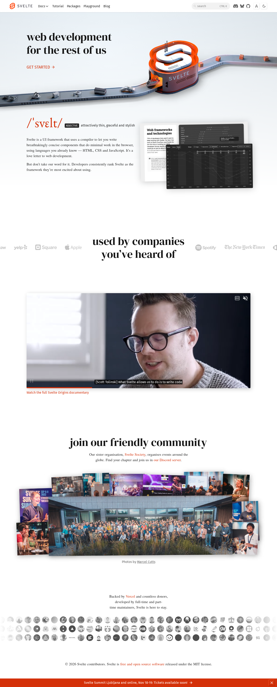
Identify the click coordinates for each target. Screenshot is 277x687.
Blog (106, 6)
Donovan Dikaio (107, 637)
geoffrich (28, 619)
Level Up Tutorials (143, 637)
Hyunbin (98, 637)
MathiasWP (36, 619)
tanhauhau (116, 619)
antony (10, 619)
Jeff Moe (28, 637)
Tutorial (58, 6)
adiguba (63, 619)
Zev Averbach (160, 637)
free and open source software (142, 663)
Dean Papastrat (54, 637)
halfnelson (107, 628)
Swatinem (196, 619)
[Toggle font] (256, 6)
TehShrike (134, 628)
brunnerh (143, 628)
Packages (73, 6)
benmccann (107, 619)
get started (38, 67)
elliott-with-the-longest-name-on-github (81, 619)
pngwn (45, 619)
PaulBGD (19, 637)
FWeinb (125, 628)
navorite (240, 619)
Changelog (266, 637)
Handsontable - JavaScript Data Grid (72, 637)
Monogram (54, 628)
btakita (151, 628)
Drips (81, 628)
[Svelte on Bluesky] (242, 6)
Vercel (130, 596)
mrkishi (213, 619)
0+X (196, 637)
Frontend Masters (222, 628)
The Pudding (125, 637)
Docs (41, 6)
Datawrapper (196, 628)
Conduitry (143, 619)
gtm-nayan (178, 619)
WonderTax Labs (257, 628)
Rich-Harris (134, 619)
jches (10, 628)
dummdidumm (125, 619)
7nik (187, 619)
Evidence (89, 637)
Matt (10, 637)
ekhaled (249, 619)
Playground (92, 6)
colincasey (98, 628)
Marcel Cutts (146, 562)
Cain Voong (63, 637)
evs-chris (169, 628)
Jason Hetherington (151, 637)
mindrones (222, 619)
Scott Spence (187, 637)
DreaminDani (54, 619)
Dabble (213, 628)
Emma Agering (240, 637)
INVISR (249, 637)
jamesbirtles (178, 628)
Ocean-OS (89, 619)
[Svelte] (23, 6)
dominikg (266, 619)
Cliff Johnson (231, 637)
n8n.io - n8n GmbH (116, 637)
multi (178, 637)
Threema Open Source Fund (231, 628)
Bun (169, 637)
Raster (249, 628)
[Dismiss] (271, 682)
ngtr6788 (231, 619)
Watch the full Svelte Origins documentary (58, 392)
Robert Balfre (222, 637)
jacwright (72, 619)
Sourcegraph (36, 637)
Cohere (63, 628)
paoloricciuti (160, 619)
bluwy (89, 628)
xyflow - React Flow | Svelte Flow (36, 628)
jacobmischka (187, 628)
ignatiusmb (19, 619)
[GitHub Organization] (248, 6)
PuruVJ (169, 619)
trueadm (151, 619)
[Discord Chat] (235, 6)
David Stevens (81, 637)
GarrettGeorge (160, 628)
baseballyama (98, 619)
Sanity (257, 637)
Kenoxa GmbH (134, 637)
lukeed (204, 619)
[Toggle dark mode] (264, 6)
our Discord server (167, 459)
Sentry (45, 637)
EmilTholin (257, 619)
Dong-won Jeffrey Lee (204, 637)
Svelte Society (135, 454)
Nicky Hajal (213, 637)
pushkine (116, 628)
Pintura (240, 628)
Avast (19, 628)
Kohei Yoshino (266, 628)
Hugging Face (45, 628)
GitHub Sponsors (204, 628)
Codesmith (28, 628)
